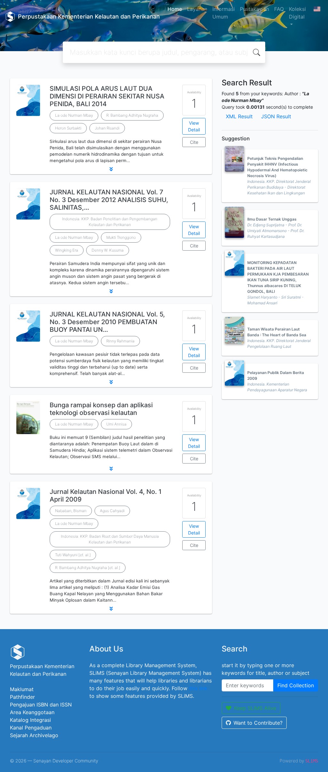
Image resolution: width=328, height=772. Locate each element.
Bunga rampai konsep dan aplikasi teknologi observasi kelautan (101, 409)
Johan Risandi (107, 128)
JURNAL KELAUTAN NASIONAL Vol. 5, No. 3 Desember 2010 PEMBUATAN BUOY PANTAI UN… (107, 321)
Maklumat (22, 689)
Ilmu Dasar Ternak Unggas (272, 219)
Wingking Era (66, 250)
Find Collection (295, 685)
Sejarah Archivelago (34, 735)
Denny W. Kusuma (108, 250)
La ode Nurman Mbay (74, 115)
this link (198, 688)
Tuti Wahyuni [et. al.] (73, 554)
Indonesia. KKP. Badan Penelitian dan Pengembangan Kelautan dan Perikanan (109, 221)
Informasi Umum (223, 13)
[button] (111, 169)
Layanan (197, 9)
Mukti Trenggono (121, 237)
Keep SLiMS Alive (255, 708)
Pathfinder (22, 697)
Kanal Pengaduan (31, 727)
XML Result (239, 116)
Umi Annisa (116, 424)
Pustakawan (254, 9)
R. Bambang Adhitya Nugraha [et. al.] (87, 567)
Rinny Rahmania (120, 341)
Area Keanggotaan (32, 712)
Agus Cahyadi (112, 510)
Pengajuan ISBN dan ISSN (41, 704)
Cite (194, 142)
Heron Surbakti (68, 128)
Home (175, 9)
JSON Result (276, 116)
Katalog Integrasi (30, 720)
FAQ (279, 9)
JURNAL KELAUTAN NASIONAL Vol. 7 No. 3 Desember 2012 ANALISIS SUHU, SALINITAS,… (109, 199)
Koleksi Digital (297, 13)
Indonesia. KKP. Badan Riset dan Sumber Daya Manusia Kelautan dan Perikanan (110, 539)
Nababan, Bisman (70, 510)
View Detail (194, 126)
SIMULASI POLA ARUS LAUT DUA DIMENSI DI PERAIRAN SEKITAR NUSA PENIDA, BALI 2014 (107, 96)
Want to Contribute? (258, 723)
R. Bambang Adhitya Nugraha (132, 115)
